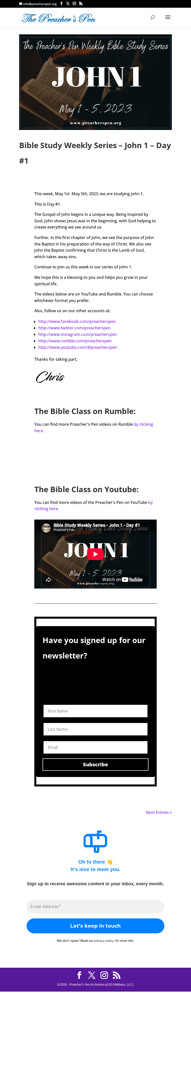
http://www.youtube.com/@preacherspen (77, 347)
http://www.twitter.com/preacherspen (74, 328)
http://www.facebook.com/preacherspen (77, 321)
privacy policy (104, 941)
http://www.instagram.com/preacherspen (77, 334)
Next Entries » (159, 812)
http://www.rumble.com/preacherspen (75, 341)
